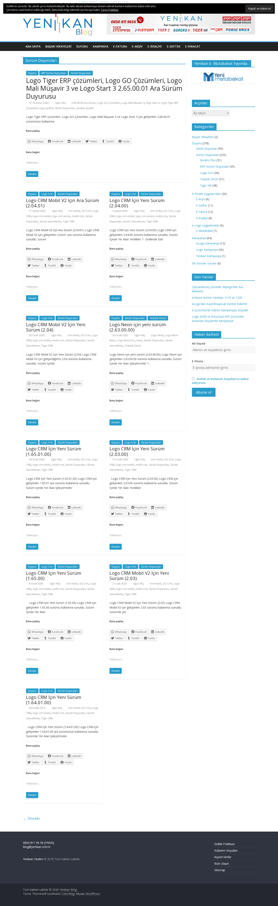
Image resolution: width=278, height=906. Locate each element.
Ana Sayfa (32, 46)
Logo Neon (157, 335)
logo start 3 (152, 103)
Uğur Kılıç (61, 103)
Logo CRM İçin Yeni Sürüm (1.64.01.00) (53, 699)
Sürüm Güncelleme (50, 221)
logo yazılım (46, 108)
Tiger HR (205, 185)
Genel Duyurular (206, 148)
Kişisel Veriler (222, 857)
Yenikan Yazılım (33, 859)
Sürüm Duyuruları (81, 73)
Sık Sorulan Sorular (204, 263)
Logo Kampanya (207, 250)
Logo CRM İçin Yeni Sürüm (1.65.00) (53, 575)
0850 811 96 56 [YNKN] (38, 843)
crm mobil (74, 211)
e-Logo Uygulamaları (205, 225)
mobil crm (78, 216)
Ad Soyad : (199, 343)
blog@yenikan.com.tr (36, 847)
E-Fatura (201, 212)
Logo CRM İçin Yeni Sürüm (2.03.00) (137, 451)
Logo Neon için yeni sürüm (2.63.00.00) (137, 327)
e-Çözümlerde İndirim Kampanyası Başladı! (220, 310)
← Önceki (31, 818)
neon (139, 340)
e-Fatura (120, 46)
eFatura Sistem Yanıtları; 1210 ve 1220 (217, 297)
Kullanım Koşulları (226, 850)
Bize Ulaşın (221, 863)
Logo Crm (47, 194)
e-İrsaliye (155, 46)
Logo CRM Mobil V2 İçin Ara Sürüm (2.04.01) (62, 203)
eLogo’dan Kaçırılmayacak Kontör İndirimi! (219, 304)
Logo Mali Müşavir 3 (133, 103)
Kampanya (100, 46)
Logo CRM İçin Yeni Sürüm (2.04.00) (137, 203)
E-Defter (201, 205)
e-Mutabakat (204, 231)
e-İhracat (192, 46)
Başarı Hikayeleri (58, 46)
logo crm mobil (41, 216)
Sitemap (219, 870)
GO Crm (86, 211)
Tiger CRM (68, 221)
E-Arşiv (200, 199)
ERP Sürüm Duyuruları (53, 73)
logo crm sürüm (61, 216)
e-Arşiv (137, 46)
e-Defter (173, 46)
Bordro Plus (208, 160)
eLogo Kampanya (207, 243)
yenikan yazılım (85, 108)
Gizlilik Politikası (224, 844)
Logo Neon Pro (126, 340)
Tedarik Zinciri (158, 318)
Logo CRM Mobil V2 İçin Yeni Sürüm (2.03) (139, 575)
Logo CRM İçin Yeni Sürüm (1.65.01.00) (53, 451)
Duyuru (82, 46)
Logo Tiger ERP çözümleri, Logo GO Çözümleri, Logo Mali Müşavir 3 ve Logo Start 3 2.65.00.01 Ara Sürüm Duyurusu (104, 88)
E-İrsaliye (202, 218)
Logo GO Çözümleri (108, 103)
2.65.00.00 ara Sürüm (83, 103)
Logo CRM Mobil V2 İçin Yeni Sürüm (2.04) (55, 327)
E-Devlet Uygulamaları (206, 194)
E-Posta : (198, 361)
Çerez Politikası (109, 10)
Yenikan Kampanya (208, 256)
